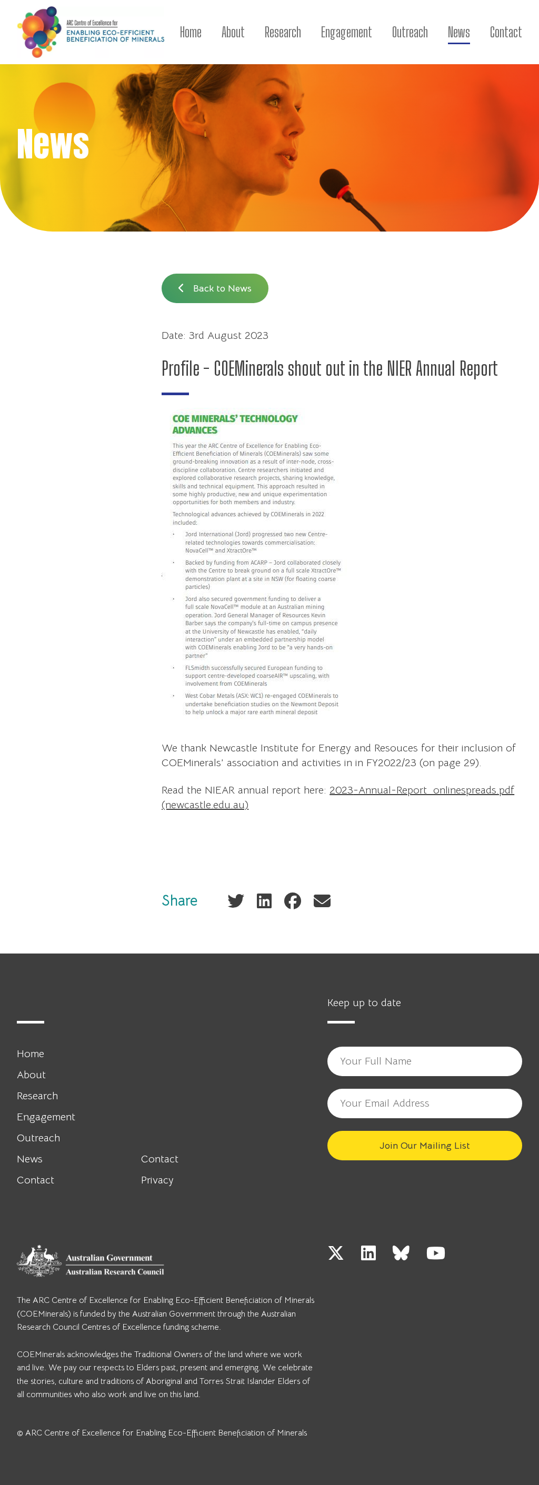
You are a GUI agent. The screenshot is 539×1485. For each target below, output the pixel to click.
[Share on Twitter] (235, 900)
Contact (506, 32)
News (459, 32)
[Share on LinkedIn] (264, 900)
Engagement (346, 32)
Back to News (221, 288)
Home (191, 32)
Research (283, 32)
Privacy (157, 1180)
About (233, 32)
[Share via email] (322, 900)
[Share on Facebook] (292, 900)
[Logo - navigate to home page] (90, 32)
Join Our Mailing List (425, 1145)
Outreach (410, 32)
